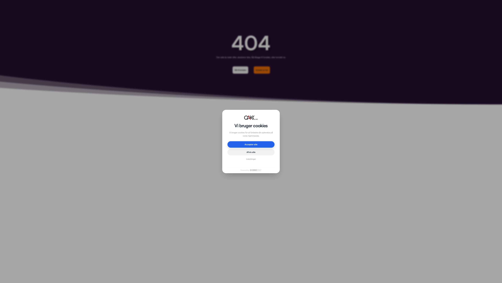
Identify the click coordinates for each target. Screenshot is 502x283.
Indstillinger (251, 159)
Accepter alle (251, 144)
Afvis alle (251, 152)
